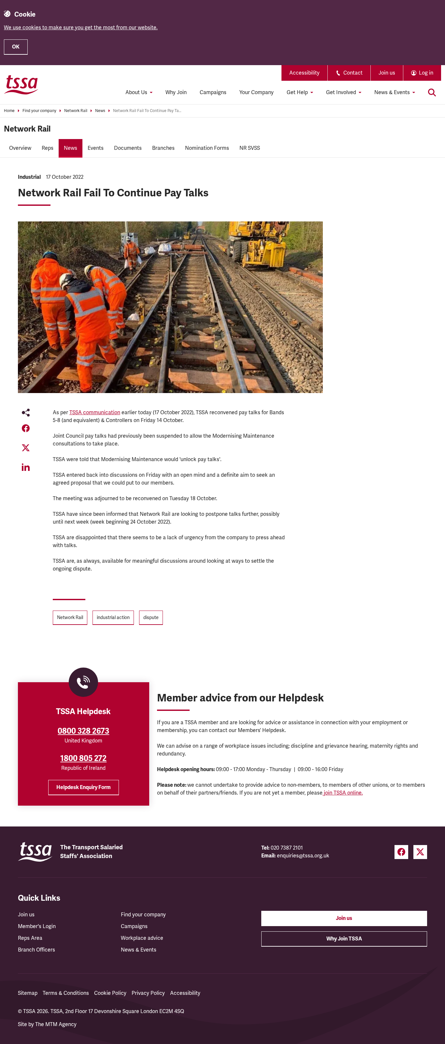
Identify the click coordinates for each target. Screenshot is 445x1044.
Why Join (176, 92)
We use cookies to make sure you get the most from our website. (81, 27)
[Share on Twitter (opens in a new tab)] (26, 448)
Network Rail (75, 110)
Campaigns (213, 92)
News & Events (138, 950)
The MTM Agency (56, 1024)
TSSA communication (94, 412)
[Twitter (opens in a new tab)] (420, 852)
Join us (387, 73)
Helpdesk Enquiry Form (83, 787)
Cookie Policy (110, 993)
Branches (163, 148)
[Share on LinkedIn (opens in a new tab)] (26, 467)
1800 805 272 (83, 758)
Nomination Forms (207, 148)
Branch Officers (36, 950)
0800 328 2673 (83, 731)
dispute (151, 617)
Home (9, 110)
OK (16, 47)
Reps (47, 148)
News (100, 110)
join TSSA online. (343, 793)
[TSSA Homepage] (21, 84)
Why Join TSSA (344, 939)
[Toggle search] (432, 92)
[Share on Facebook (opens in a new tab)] (26, 428)
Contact (353, 73)
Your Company (256, 92)
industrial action (113, 617)
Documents (128, 148)
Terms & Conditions (66, 993)
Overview (20, 148)
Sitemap (27, 993)
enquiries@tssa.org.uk (303, 856)
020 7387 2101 (287, 848)
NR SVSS (249, 148)
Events (96, 148)
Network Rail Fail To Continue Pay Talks (147, 110)
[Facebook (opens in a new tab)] (401, 852)
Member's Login (37, 926)
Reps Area (30, 938)
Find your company (39, 110)
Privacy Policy (148, 993)
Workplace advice (142, 938)
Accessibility (304, 73)
